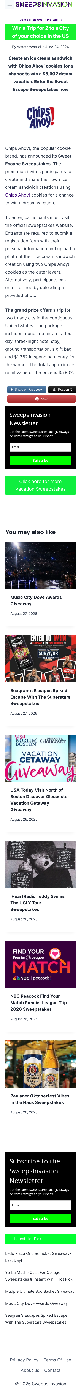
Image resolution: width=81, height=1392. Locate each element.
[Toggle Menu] (9, 4)
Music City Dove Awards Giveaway (36, 1303)
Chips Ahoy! (17, 195)
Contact (52, 1370)
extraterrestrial (29, 47)
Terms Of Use (57, 1360)
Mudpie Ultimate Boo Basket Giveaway (40, 1291)
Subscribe (40, 460)
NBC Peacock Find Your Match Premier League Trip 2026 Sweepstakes (38, 1003)
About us (30, 1370)
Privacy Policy (24, 1360)
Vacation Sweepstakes (40, 20)
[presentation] (40, 565)
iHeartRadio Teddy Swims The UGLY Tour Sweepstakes (37, 903)
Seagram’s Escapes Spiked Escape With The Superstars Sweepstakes (40, 697)
